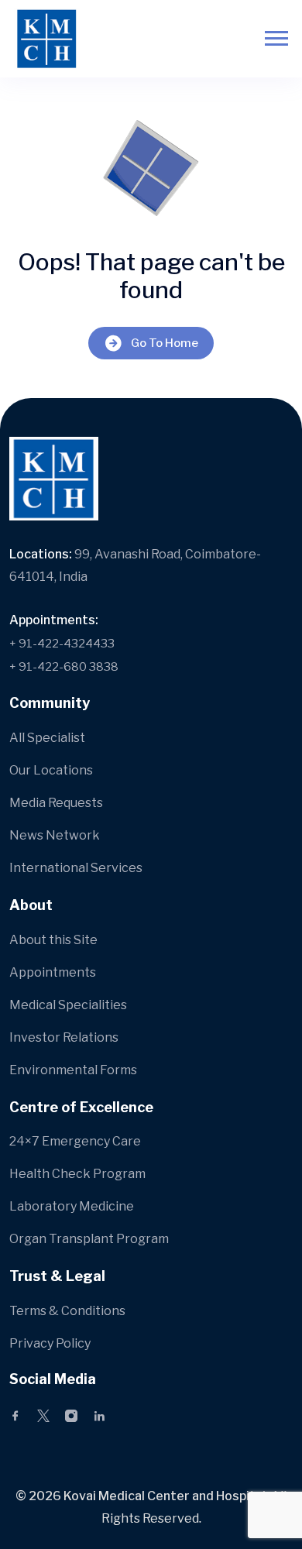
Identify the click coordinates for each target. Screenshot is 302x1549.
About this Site (53, 939)
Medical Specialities (68, 1005)
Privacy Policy (50, 1343)
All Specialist (47, 737)
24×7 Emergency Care (75, 1141)
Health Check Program (77, 1173)
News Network (54, 835)
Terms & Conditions (67, 1310)
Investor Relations (63, 1037)
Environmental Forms (73, 1070)
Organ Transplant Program (89, 1238)
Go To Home (164, 343)
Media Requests (56, 802)
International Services (75, 867)
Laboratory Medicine (71, 1206)
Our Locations (51, 770)
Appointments (52, 972)
